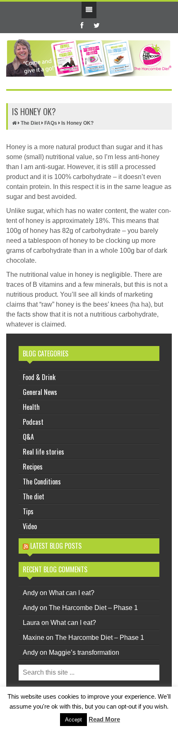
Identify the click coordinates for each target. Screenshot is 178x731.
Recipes (33, 467)
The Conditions (42, 482)
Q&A (28, 437)
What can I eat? (71, 592)
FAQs (50, 123)
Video (30, 526)
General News (40, 392)
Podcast (33, 422)
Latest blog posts (56, 546)
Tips (28, 511)
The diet (33, 496)
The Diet (30, 123)
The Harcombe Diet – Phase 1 (93, 607)
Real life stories (43, 452)
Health (31, 407)
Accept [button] (73, 719)
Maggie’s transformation (84, 652)
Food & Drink (39, 377)
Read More (104, 719)
